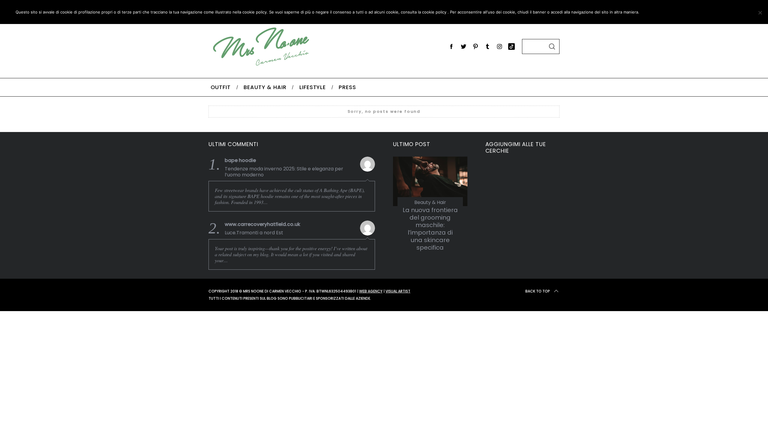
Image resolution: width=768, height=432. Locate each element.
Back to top (537, 291)
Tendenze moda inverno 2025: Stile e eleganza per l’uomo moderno (284, 172)
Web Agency (370, 291)
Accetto (661, 12)
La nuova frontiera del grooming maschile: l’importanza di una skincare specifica (430, 229)
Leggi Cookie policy (717, 12)
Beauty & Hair (430, 202)
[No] (760, 12)
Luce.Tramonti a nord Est (254, 233)
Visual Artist (398, 291)
